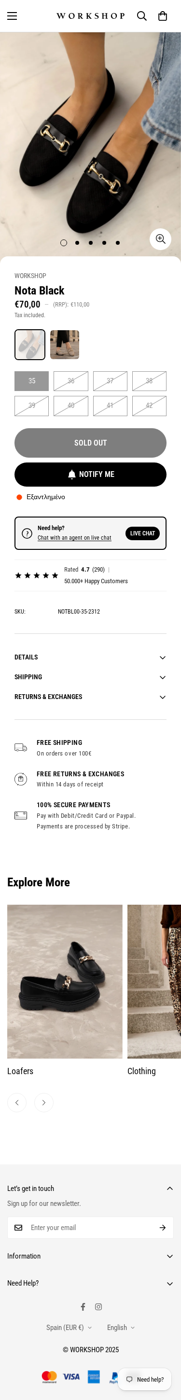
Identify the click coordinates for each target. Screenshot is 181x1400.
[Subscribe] (163, 1228)
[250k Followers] (83, 1307)
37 (110, 381)
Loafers (20, 1071)
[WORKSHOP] (90, 16)
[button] (163, 16)
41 (110, 405)
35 (31, 381)
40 (71, 405)
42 (149, 405)
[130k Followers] (98, 1307)
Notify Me (96, 474)
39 (31, 405)
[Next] (44, 1102)
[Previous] (17, 1102)
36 (71, 381)
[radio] (29, 344)
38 (149, 381)
